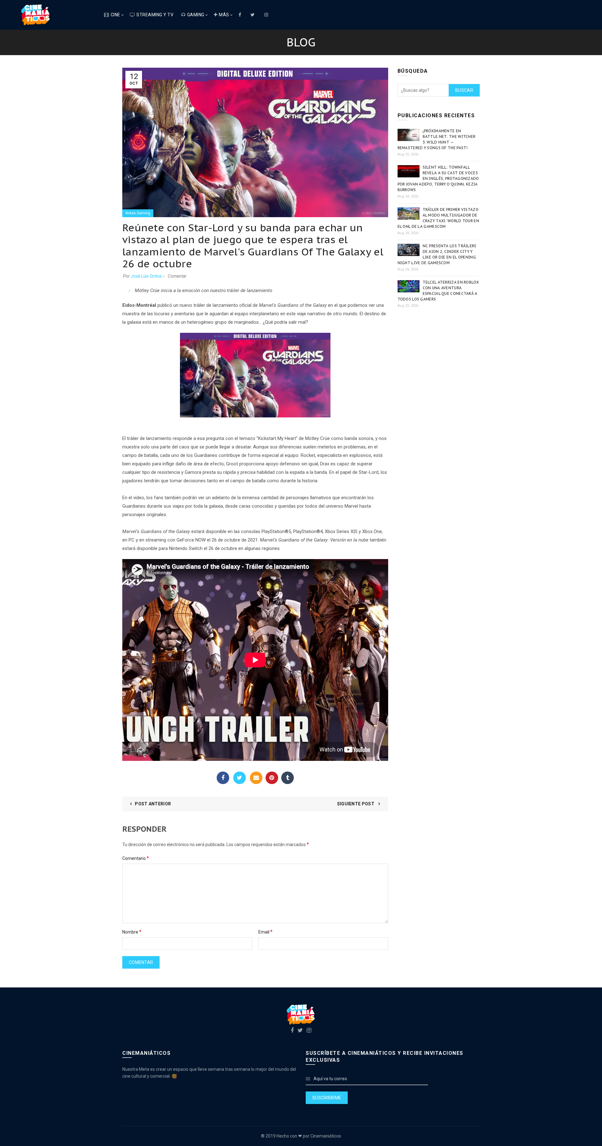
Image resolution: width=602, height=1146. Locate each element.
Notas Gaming (137, 213)
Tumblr (287, 778)
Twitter (239, 778)
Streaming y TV (154, 14)
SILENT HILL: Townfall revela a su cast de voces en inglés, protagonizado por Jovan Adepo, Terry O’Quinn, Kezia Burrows (438, 178)
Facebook (223, 778)
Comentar (177, 276)
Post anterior (153, 803)
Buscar (464, 90)
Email (256, 778)
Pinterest (272, 778)
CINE (115, 14)
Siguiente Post (356, 803)
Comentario (135, 858)
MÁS (224, 14)
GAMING (195, 14)
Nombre (131, 932)
